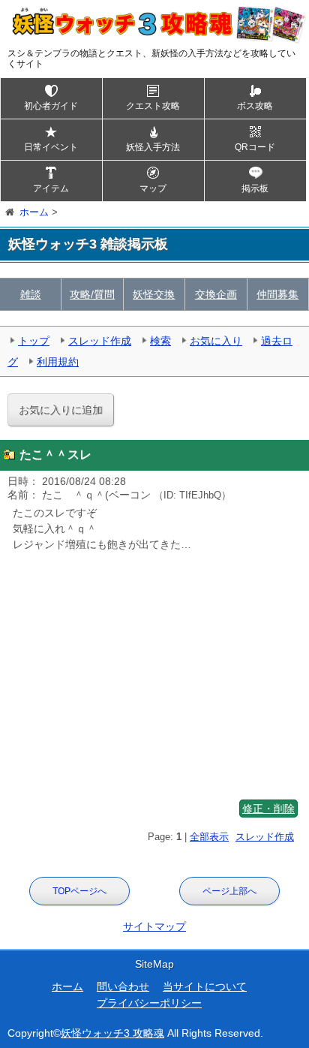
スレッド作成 (99, 341)
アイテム (51, 188)
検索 (160, 341)
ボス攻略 (255, 106)
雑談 (30, 294)
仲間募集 (277, 294)
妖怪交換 (154, 294)
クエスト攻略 (153, 106)
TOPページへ (79, 891)
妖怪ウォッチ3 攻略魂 (112, 1033)
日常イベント (51, 147)
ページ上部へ (229, 891)
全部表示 (209, 836)
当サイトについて (205, 986)
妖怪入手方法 (153, 147)
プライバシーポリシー (149, 1003)
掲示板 (255, 188)
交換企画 (216, 294)
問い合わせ (123, 986)
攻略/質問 (92, 294)
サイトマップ (154, 926)
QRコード (255, 147)
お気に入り (216, 341)
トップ (34, 341)
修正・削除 (268, 809)
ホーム (67, 986)
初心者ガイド (51, 106)
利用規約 (58, 362)
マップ (153, 188)
